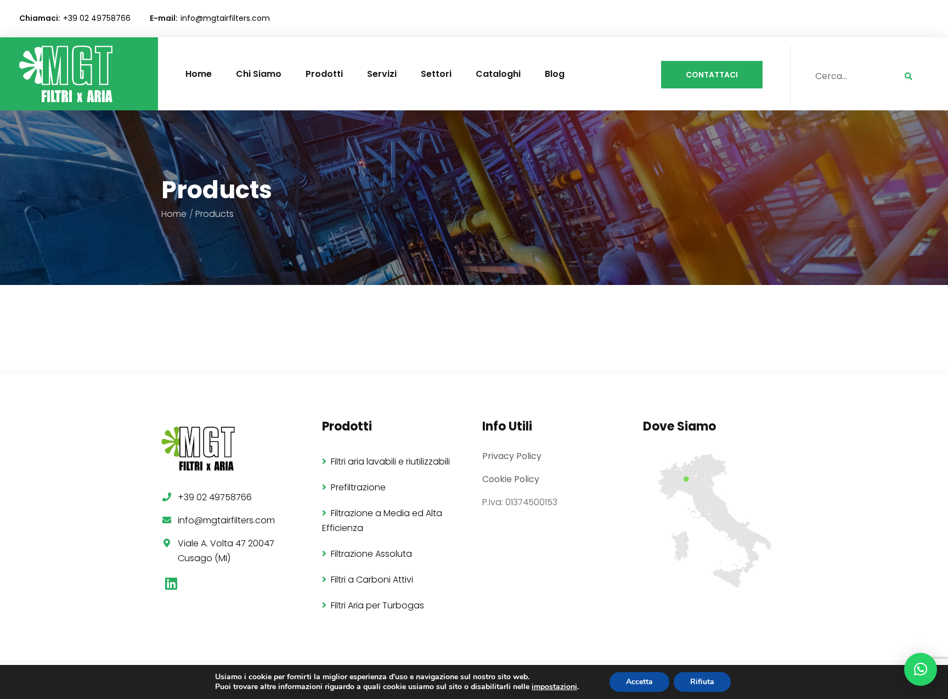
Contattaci (712, 74)
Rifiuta (702, 681)
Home (198, 74)
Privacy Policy (511, 456)
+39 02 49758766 (97, 18)
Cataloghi (498, 74)
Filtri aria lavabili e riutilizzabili (390, 461)
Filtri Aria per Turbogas (377, 605)
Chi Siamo (258, 74)
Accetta (639, 681)
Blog (555, 74)
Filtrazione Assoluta (371, 553)
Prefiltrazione (358, 487)
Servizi (382, 74)
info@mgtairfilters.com (225, 18)
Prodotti (324, 74)
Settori (436, 74)
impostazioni (554, 687)
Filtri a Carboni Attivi (372, 579)
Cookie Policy (510, 479)
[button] (920, 669)
